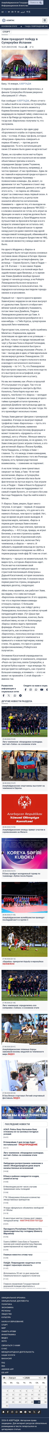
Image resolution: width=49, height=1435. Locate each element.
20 (26, 1398)
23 (45, 1398)
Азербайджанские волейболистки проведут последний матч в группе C (23, 918)
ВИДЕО (5, 1338)
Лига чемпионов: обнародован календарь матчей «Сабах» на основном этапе (22, 743)
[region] (25, 1208)
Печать (21, 47)
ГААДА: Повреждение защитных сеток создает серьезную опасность (22, 1264)
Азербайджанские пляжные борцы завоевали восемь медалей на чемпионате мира (23, 1051)
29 (39, 1402)
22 (39, 1398)
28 (32, 1402)
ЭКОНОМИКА (7, 1307)
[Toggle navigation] (44, 20)
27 (26, 1402)
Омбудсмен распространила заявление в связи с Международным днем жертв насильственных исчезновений (23, 1165)
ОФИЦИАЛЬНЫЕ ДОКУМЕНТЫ (15, 1301)
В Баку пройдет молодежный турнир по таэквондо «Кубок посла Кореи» (21, 874)
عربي (23, 12)
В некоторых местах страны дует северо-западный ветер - (23, 1219)
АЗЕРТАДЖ (25, 83)
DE (12, 12)
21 (32, 1398)
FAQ (3, 1363)
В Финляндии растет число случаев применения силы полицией (20, 1188)
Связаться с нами (11, 1345)
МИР (4, 1328)
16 (45, 1395)
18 (13, 1398)
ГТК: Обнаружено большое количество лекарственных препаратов (22, 1198)
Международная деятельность (18, 1352)
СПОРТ (6, 31)
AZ (3, 12)
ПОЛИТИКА (7, 1304)
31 (7, 1406)
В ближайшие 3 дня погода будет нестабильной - (20, 1143)
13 (26, 1395)
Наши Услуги (8, 1355)
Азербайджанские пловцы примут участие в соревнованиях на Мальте (24, 831)
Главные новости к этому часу (18, 1254)
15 (39, 1395)
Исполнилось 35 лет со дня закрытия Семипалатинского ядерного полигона (22, 1274)
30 (45, 1402)
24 (7, 1402)
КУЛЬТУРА (6, 1317)
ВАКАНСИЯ (7, 1358)
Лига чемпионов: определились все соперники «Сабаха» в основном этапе (21, 1006)
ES (18, 12)
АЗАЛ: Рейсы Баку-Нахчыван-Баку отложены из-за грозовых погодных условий (21, 1131)
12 (20, 1395)
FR (15, 12)
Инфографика (9, 1335)
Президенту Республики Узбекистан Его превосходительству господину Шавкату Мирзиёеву (23, 1231)
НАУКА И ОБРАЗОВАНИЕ (12, 1321)
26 (20, 1402)
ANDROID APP (8, 1369)
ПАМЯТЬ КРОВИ (9, 1331)
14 (32, 1395)
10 (7, 1395)
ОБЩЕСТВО (7, 1314)
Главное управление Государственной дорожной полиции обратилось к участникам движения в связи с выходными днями (24, 1287)
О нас (4, 1349)
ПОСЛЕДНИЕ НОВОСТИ (17, 1124)
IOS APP (5, 1372)
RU (6, 12)
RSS (3, 1366)
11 (13, 1395)
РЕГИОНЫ (6, 1311)
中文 (28, 12)
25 (13, 1402)
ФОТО (4, 1341)
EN (9, 12)
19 (20, 1398)
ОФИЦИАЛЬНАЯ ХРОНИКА (13, 1298)
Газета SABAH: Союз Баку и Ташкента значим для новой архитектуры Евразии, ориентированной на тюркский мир (23, 1244)
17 (7, 1398)
